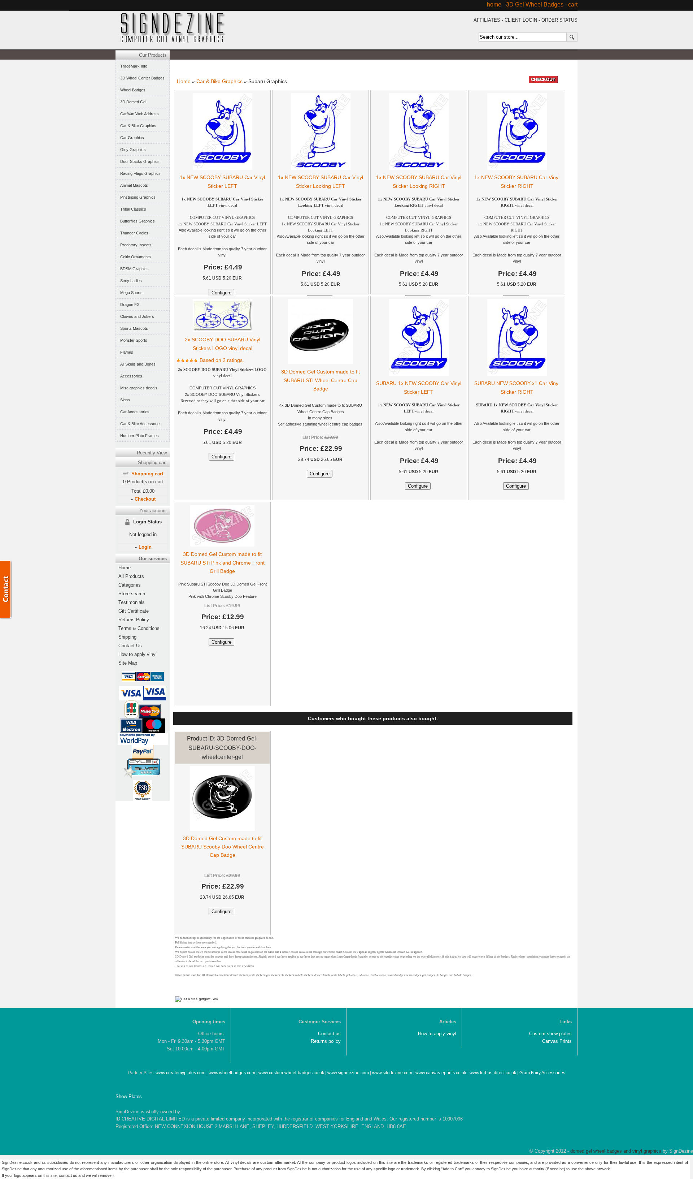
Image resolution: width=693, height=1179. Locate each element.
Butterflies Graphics (137, 221)
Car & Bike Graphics (219, 81)
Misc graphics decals (138, 388)
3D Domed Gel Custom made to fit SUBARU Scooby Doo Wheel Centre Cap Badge (222, 846)
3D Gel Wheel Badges (534, 4)
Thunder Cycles (134, 233)
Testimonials (131, 602)
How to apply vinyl (137, 654)
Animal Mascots (134, 185)
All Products (131, 576)
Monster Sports (133, 340)
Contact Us (130, 645)
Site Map (127, 663)
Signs (125, 400)
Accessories (131, 376)
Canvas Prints (557, 1041)
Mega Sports (131, 292)
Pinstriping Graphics (138, 197)
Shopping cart (147, 473)
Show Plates (129, 1096)
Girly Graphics (133, 149)
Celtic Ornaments (135, 257)
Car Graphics (132, 137)
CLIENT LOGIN (521, 20)
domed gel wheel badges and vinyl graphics (615, 1151)
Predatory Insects (136, 245)
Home (184, 81)
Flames (126, 352)
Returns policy (326, 1041)
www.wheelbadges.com (232, 1072)
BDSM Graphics (134, 269)
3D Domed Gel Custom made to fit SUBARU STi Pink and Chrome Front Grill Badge (222, 562)
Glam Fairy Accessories (542, 1072)
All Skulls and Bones (138, 364)
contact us (68, 1175)
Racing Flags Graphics (140, 173)
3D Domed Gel (133, 102)
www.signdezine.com (348, 1072)
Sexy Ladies (131, 280)
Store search (131, 593)
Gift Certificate (133, 611)
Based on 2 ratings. (222, 360)
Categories (129, 585)
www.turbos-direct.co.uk (493, 1072)
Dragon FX (129, 304)
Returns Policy (133, 619)
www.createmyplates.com (180, 1072)
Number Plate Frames (139, 435)
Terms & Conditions (139, 628)
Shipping (127, 637)
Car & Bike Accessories (141, 424)
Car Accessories (134, 412)
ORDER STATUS (559, 20)
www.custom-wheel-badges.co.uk (291, 1072)
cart (573, 4)
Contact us (329, 1033)
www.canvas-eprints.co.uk (440, 1072)
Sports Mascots (134, 328)
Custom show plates (550, 1033)
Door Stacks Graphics (140, 161)
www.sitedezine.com (392, 1072)
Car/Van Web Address (139, 114)
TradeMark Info (133, 66)
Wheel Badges (132, 90)
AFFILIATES (487, 20)
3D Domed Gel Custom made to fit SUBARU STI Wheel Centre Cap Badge (320, 380)
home (494, 4)
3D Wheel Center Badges (142, 78)
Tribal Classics (133, 209)
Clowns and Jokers (137, 316)
